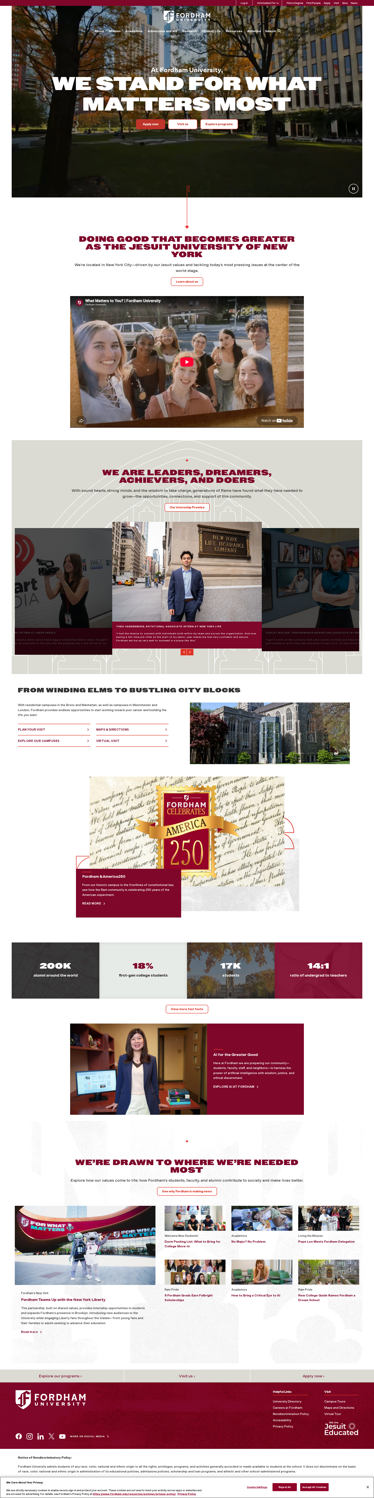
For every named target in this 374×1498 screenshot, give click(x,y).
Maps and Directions (339, 1408)
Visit (336, 3)
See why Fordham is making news (187, 1191)
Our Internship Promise (187, 507)
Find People (313, 3)
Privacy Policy (283, 1426)
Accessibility (282, 1420)
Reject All (285, 1487)
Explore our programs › (60, 1376)
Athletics (254, 31)
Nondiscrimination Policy (291, 1414)
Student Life (211, 31)
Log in (244, 3)
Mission (115, 31)
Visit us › (187, 1376)
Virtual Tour (332, 1414)
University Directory (287, 1401)
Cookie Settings (257, 1487)
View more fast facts (187, 1009)
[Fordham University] (187, 17)
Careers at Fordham (287, 1408)
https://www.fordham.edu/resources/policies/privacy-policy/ (134, 1494)
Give (345, 3)
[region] (187, 1487)
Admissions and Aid (162, 31)
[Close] (367, 1487)
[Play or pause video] (353, 189)
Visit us (182, 124)
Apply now (151, 124)
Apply (327, 3)
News (354, 3)
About (99, 31)
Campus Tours (334, 1401)
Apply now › (314, 1376)
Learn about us (187, 281)
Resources (234, 31)
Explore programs (219, 124)
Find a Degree (295, 3)
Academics (134, 31)
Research (189, 31)
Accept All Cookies (314, 1487)
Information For (266, 3)
